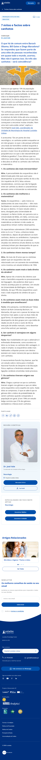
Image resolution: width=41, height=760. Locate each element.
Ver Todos (20, 569)
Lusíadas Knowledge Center (9, 637)
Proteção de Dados (7, 733)
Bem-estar (6, 19)
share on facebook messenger (18, 415)
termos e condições (17, 611)
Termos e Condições (7, 722)
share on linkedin (7, 415)
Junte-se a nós (6, 640)
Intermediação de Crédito (9, 736)
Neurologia (8, 474)
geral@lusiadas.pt (33, 658)
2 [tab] (19, 564)
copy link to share (11, 415)
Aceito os (14, 611)
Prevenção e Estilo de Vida (11, 17)
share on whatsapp (14, 415)
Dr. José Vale (5, 38)
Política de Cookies (7, 729)
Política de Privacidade (8, 726)
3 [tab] (21, 564)
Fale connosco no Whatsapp (22, 669)
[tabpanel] (20, 552)
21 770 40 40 (9, 658)
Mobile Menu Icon (39, 3)
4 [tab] (23, 564)
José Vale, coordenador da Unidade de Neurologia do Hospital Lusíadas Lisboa (19, 130)
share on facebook (3, 415)
